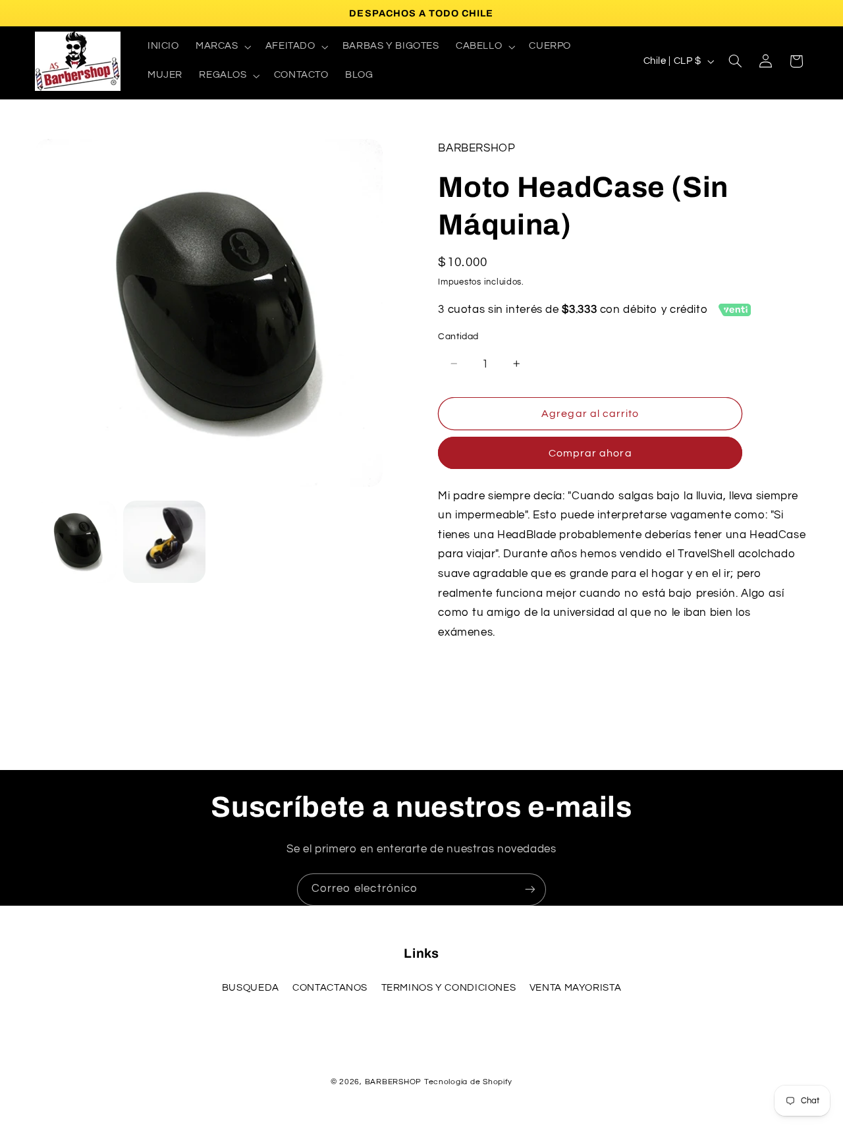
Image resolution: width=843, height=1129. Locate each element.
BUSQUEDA (250, 988)
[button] (222, 46)
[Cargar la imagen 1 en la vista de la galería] (76, 541)
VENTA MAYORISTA (575, 988)
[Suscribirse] (530, 889)
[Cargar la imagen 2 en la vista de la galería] (164, 541)
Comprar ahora (590, 453)
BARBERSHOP (394, 1082)
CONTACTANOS (329, 988)
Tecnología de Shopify (468, 1082)
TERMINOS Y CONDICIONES (448, 988)
